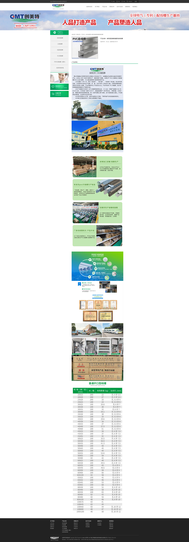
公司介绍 (52, 523)
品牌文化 (52, 526)
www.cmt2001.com (86, 537)
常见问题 (87, 526)
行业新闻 (99, 524)
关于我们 (97, 6)
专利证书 (76, 524)
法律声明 (111, 526)
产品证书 (76, 526)
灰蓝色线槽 (60, 50)
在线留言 (87, 523)
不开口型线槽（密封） (60, 61)
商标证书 (76, 523)
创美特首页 (89, 6)
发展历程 (52, 524)
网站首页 (78, 34)
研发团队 (52, 528)
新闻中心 (99, 521)
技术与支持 (120, 6)
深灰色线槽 (60, 38)
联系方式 (111, 523)
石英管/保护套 (60, 67)
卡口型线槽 (60, 55)
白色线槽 (60, 44)
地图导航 (111, 524)
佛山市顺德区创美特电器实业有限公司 (99, 537)
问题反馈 (87, 524)
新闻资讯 (127, 6)
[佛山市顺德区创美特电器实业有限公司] (57, 7)
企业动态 (99, 523)
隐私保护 (111, 528)
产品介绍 (104, 6)
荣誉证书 (111, 6)
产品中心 (83, 34)
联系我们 (135, 6)
